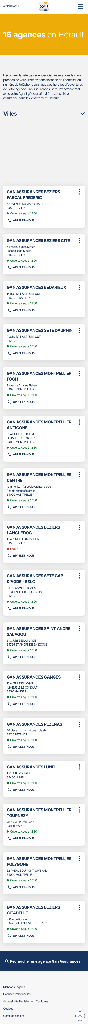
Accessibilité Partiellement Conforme (25, 1001)
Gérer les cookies (13, 1016)
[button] (80, 6)
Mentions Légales (14, 987)
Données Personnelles (17, 994)
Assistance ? (11, 6)
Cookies (8, 1008)
